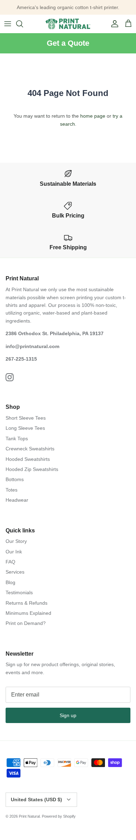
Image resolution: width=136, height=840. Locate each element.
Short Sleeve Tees (26, 418)
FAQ (10, 562)
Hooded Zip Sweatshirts (32, 469)
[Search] (23, 23)
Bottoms (15, 479)
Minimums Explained (28, 613)
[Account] (113, 23)
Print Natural (29, 816)
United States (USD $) (36, 799)
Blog (10, 582)
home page (92, 116)
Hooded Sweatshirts (28, 459)
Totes (11, 490)
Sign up (68, 715)
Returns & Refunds (26, 603)
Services (15, 572)
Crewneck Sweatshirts (30, 448)
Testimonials (19, 592)
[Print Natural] (68, 23)
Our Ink (14, 551)
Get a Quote (68, 43)
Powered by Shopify (59, 816)
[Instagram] (10, 377)
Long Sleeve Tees (25, 428)
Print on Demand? (26, 623)
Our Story (16, 541)
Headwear (17, 500)
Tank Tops (17, 438)
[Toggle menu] (7, 23)
